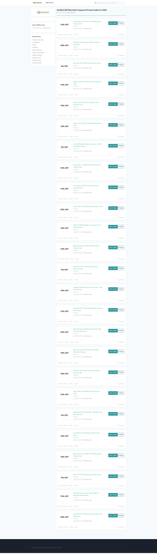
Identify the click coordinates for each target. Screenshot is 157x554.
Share (71, 34)
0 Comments (121, 34)
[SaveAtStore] (37, 2)
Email (76, 34)
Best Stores (49, 3)
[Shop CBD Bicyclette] (43, 12)
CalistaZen (35, 47)
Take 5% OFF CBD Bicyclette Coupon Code (87, 474)
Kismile (34, 45)
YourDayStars (36, 42)
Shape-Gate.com (36, 58)
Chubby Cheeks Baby (37, 40)
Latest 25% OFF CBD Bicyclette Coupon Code (88, 206)
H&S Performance (37, 63)
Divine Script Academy (38, 52)
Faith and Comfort (37, 50)
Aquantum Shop (36, 60)
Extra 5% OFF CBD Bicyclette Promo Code (87, 63)
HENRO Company (37, 55)
